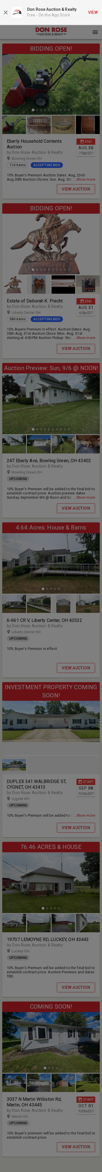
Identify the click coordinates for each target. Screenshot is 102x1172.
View (93, 12)
